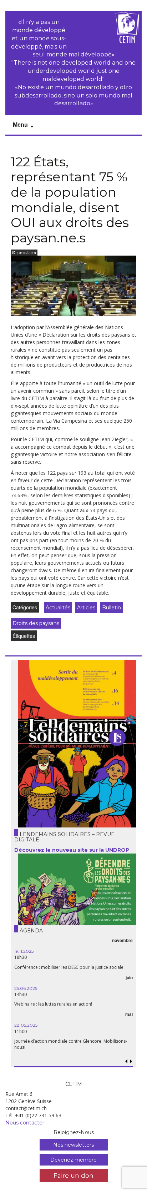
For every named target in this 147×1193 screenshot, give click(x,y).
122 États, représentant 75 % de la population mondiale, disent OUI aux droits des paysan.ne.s (70, 200)
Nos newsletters (73, 1145)
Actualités (58, 607)
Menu (20, 125)
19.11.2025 (24, 951)
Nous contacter (24, 1122)
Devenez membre (73, 1160)
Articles (86, 607)
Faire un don (73, 1175)
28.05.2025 (25, 1025)
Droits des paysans (35, 623)
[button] (131, 1061)
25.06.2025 (25, 988)
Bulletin (111, 607)
